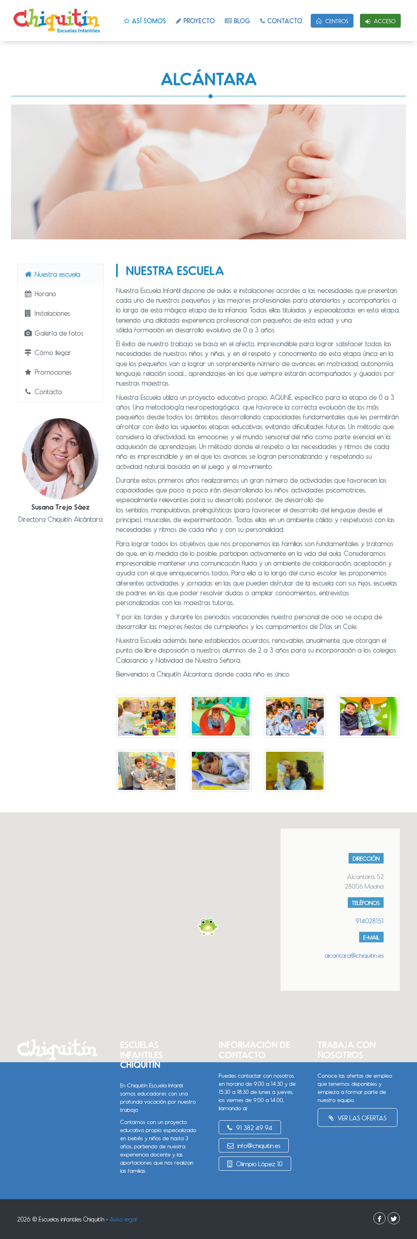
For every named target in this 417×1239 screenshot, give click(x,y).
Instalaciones (51, 313)
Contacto (284, 20)
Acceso (383, 20)
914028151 (370, 920)
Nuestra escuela (56, 274)
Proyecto (198, 20)
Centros (336, 20)
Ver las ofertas (361, 1118)
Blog (241, 20)
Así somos (148, 20)
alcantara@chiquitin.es (354, 955)
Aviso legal (123, 1219)
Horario (44, 293)
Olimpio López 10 (259, 1163)
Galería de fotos (58, 333)
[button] (208, 927)
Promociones (52, 372)
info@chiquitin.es (258, 1145)
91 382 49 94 (253, 1127)
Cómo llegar (52, 352)
